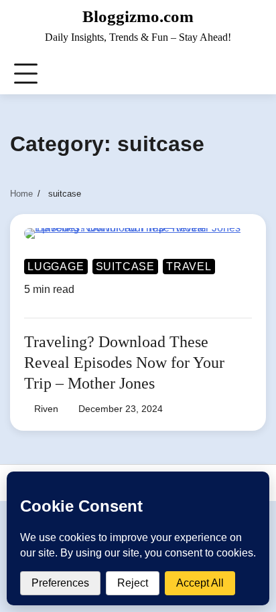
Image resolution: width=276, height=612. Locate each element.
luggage (55, 266)
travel (189, 266)
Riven (46, 408)
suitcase (125, 266)
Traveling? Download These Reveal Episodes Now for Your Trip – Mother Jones (124, 362)
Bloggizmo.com (138, 16)
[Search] (255, 74)
